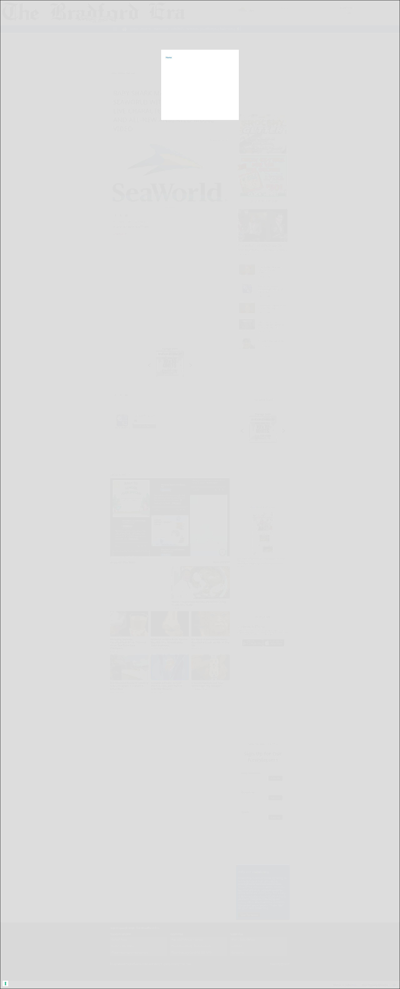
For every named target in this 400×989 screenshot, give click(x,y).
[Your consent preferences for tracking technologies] (5, 983)
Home (169, 57)
